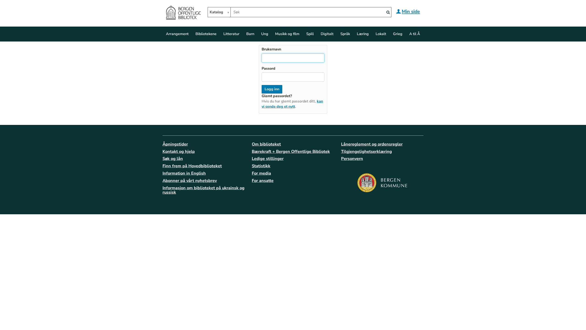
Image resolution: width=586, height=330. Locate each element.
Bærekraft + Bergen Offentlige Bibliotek (291, 151)
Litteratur (231, 33)
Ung (264, 33)
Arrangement (177, 33)
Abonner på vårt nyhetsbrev (190, 180)
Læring (363, 33)
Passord (268, 68)
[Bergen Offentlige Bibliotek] (183, 13)
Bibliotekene (206, 33)
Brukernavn (271, 49)
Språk (345, 33)
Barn (250, 33)
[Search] (388, 12)
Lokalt (381, 33)
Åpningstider (175, 144)
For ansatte (263, 180)
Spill (310, 33)
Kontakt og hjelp (179, 151)
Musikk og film (287, 33)
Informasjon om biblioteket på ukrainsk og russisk (203, 190)
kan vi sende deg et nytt (292, 104)
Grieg (397, 33)
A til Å (414, 33)
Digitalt (327, 33)
